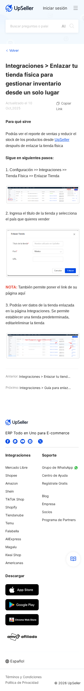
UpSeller (62, 140)
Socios (47, 512)
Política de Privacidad (21, 682)
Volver (14, 50)
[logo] (20, 8)
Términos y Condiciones (23, 677)
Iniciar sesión (55, 8)
